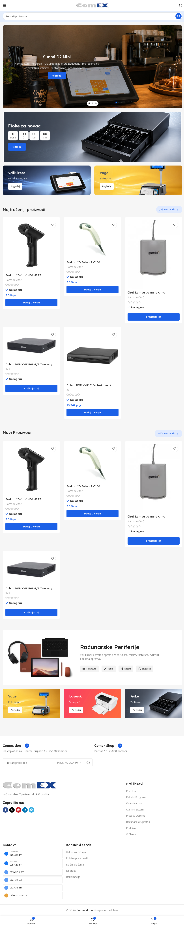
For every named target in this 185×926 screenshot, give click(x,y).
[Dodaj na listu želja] (52, 224)
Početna (131, 791)
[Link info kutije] (16, 746)
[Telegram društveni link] (31, 810)
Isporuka (71, 870)
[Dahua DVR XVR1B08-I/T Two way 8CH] (31, 345)
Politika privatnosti (77, 858)
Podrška (131, 828)
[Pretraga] (178, 16)
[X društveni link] (12, 810)
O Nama (131, 834)
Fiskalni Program (136, 797)
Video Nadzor (134, 803)
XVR (7, 369)
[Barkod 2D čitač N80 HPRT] (31, 246)
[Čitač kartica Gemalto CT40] (154, 254)
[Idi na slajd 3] (96, 103)
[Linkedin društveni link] (25, 810)
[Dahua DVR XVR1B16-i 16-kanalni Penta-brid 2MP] (92, 356)
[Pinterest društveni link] (18, 810)
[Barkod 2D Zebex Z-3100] (92, 239)
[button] (4, 66)
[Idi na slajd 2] (92, 103)
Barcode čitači (13, 280)
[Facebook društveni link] (5, 810)
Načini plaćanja (75, 864)
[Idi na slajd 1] (89, 103)
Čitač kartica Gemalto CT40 (146, 292)
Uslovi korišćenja (76, 852)
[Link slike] (30, 785)
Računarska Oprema (138, 821)
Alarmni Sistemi (135, 809)
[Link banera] (92, 137)
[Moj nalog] (180, 5)
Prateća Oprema (135, 815)
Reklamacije (73, 877)
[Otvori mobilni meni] (4, 5)
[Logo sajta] (92, 5)
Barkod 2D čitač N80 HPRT (23, 275)
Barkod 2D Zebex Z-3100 (83, 262)
